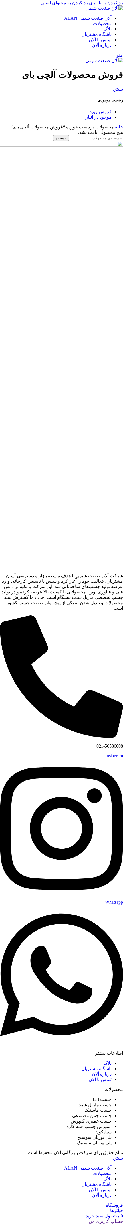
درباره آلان (102, 1074)
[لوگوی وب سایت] (104, 8)
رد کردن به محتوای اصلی (64, 2)
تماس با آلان (100, 1079)
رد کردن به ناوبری (105, 2)
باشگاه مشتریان (96, 1068)
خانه (118, 127)
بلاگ (108, 1063)
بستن (118, 89)
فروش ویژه (100, 111)
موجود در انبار (99, 117)
